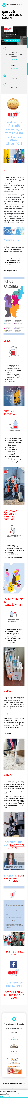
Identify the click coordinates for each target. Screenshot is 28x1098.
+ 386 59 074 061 (14, 1039)
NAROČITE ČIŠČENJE (12, 40)
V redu (8, 1096)
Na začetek (13, 1087)
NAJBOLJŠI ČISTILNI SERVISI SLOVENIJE (12, 15)
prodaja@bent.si (14, 81)
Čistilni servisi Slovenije (14, 5)
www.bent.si (14, 59)
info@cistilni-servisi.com (14, 1034)
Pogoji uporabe (13, 1089)
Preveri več (2, 1096)
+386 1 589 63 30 (14, 68)
